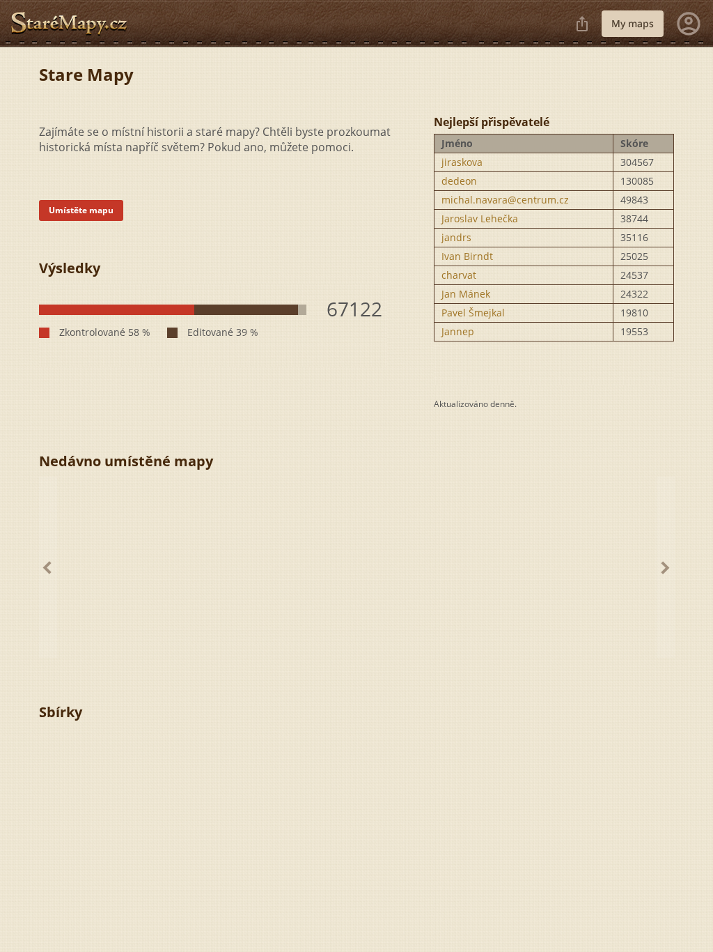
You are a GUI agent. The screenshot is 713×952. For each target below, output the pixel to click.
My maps (632, 23)
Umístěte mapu (81, 210)
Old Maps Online (74, 23)
